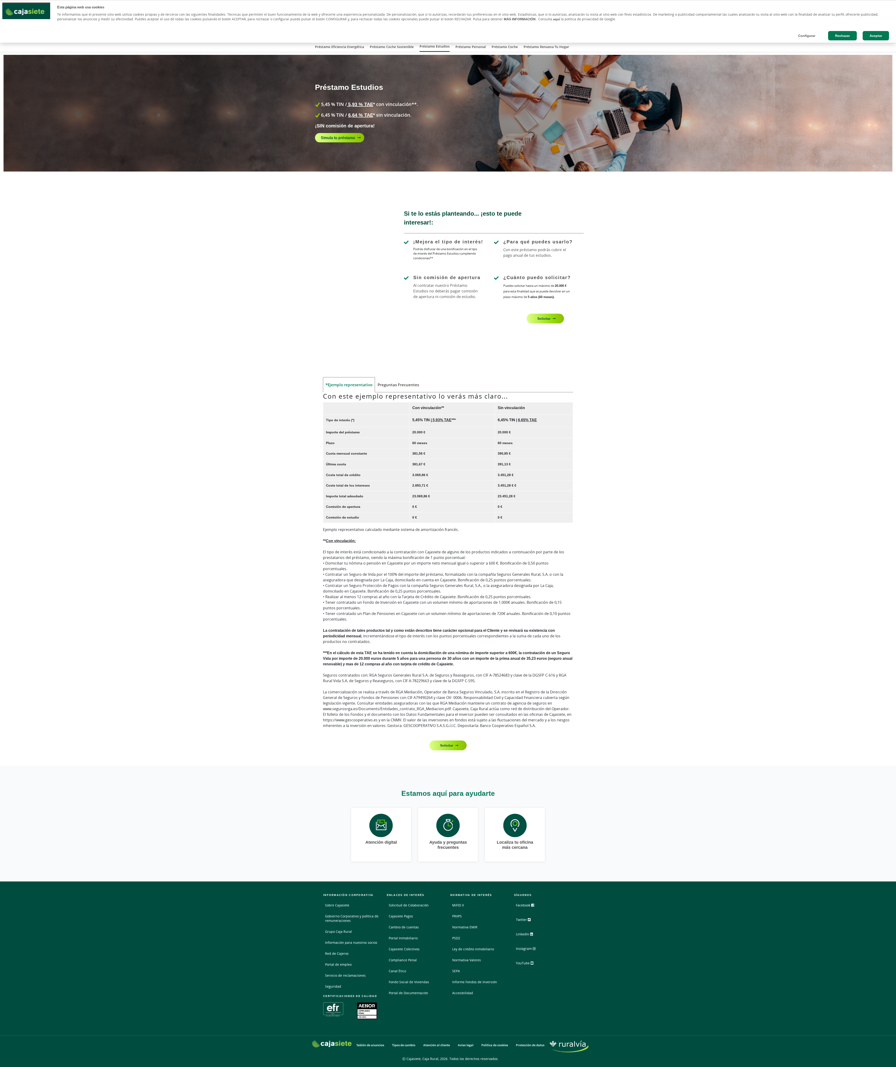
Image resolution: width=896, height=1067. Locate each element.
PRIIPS (457, 916)
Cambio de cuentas (404, 927)
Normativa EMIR (464, 927)
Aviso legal (465, 1045)
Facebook (523, 905)
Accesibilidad (462, 993)
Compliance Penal (403, 960)
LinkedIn (523, 934)
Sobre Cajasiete (337, 905)
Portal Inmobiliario (403, 938)
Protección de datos (530, 1045)
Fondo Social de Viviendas (409, 982)
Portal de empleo (338, 964)
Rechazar (842, 36)
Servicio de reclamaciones (345, 975)
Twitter (522, 919)
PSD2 (456, 938)
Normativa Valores (466, 960)
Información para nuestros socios (351, 942)
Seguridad (333, 986)
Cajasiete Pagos (401, 916)
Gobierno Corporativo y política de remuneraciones (351, 918)
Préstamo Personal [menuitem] (470, 47)
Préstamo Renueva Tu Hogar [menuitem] (546, 47)
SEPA (456, 971)
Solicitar (543, 318)
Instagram (524, 948)
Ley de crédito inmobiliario (473, 949)
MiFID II (458, 905)
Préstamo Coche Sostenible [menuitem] (392, 47)
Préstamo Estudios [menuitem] (435, 46)
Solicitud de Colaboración (409, 905)
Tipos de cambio (403, 1045)
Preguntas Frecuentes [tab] (398, 384)
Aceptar (876, 36)
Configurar (806, 36)
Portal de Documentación (408, 993)
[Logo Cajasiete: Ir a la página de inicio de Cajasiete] (332, 1044)
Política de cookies (494, 1045)
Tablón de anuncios (370, 1045)
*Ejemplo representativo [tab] (349, 384)
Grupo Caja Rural (338, 931)
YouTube (523, 963)
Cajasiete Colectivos (404, 949)
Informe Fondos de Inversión (474, 982)
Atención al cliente (436, 1045)
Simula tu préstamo (338, 137)
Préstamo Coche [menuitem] (505, 47)
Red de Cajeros (337, 953)
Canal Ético (397, 971)
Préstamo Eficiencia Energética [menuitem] (339, 47)
